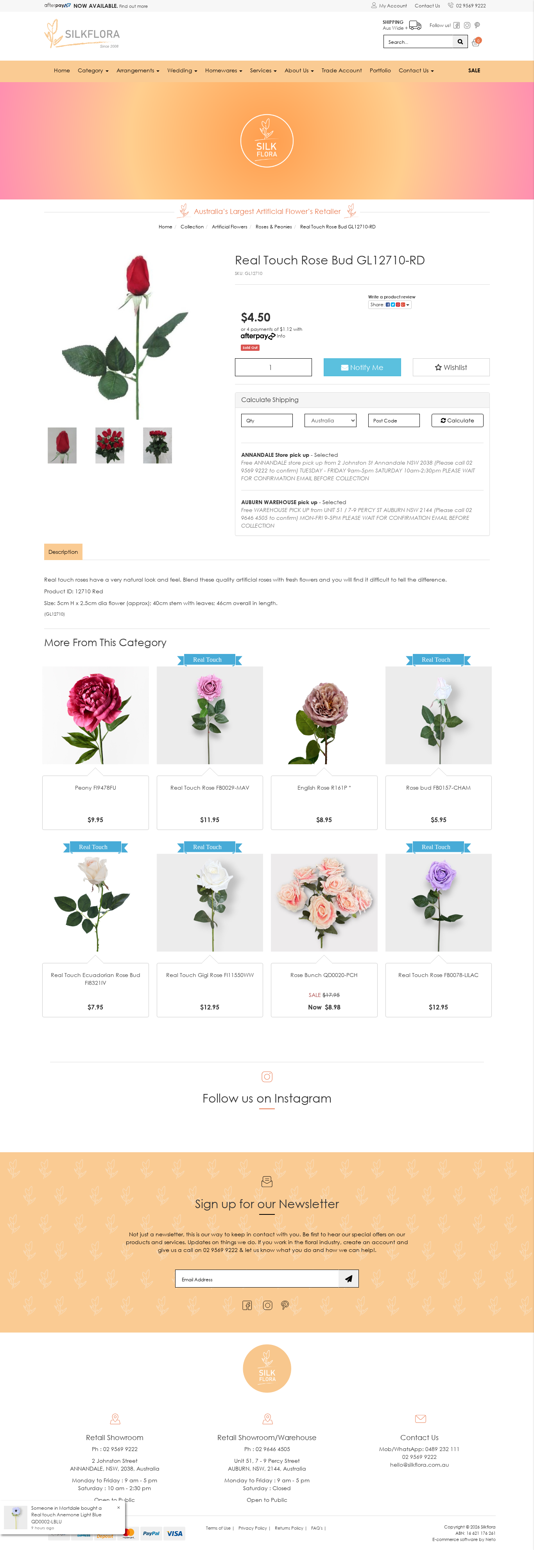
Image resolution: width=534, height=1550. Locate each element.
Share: (378, 304)
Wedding (180, 70)
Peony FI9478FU (95, 787)
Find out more (133, 6)
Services (261, 70)
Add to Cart (95, 703)
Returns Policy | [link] (291, 1527)
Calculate (460, 420)
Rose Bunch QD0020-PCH (324, 975)
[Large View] (62, 445)
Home (62, 70)
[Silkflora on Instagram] (266, 1303)
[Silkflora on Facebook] (246, 1303)
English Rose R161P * (324, 787)
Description (63, 551)
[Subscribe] (349, 1279)
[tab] (63, 552)
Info (281, 336)
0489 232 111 (442, 1449)
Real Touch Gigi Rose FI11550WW (210, 975)
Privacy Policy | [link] (254, 1527)
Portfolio (380, 70)
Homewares (221, 70)
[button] (451, 367)
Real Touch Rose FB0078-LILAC (438, 975)
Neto (491, 1539)
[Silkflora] (83, 31)
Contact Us (427, 6)
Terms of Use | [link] (220, 1527)
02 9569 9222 (471, 6)
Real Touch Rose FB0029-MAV (209, 787)
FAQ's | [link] (318, 1527)
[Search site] (460, 41)
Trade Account (342, 70)
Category (91, 70)
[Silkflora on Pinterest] (286, 1303)
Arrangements (136, 70)
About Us (297, 70)
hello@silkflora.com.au (419, 1464)
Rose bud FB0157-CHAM (438, 787)
